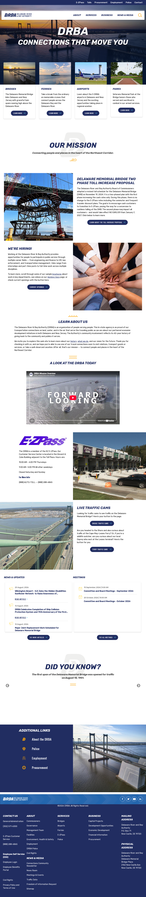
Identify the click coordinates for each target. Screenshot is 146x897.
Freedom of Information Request (42, 884)
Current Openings (37, 287)
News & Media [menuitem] (125, 15)
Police (128, 2)
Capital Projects (95, 821)
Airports (61, 825)
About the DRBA (42, 739)
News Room (32, 870)
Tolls (89, 2)
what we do (83, 341)
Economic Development (99, 830)
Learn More (17, 113)
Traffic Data (32, 879)
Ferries (61, 830)
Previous (7, 686)
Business (94, 816)
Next (139, 686)
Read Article (20, 599)
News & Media (35, 858)
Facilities (30, 835)
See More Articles (37, 637)
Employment (116, 2)
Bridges (61, 821)
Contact (138, 2)
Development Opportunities (100, 825)
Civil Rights (8, 880)
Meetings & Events (35, 875)
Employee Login (10, 862)
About (31, 816)
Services (63, 816)
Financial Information (97, 835)
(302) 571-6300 (10, 826)
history (73, 341)
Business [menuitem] (107, 15)
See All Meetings (106, 637)
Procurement (100, 2)
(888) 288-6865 (10, 844)
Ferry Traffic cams (100, 549)
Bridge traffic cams (100, 523)
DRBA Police (32, 848)
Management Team (35, 830)
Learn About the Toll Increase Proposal (106, 222)
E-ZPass (80, 2)
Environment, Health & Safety (40, 839)
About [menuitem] (77, 15)
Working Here (53, 277)
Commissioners (33, 821)
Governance (32, 825)
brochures (57, 274)
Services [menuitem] (91, 15)
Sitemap (30, 889)
